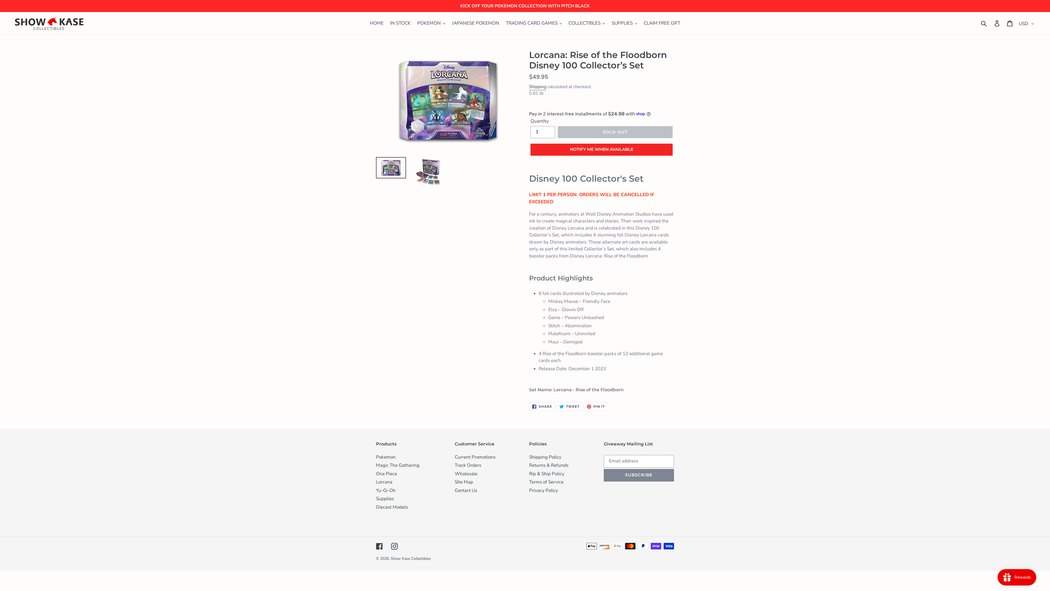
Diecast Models (392, 507)
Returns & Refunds (548, 465)
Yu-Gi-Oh (386, 490)
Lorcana (384, 482)
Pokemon (386, 457)
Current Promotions (475, 457)
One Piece (386, 474)
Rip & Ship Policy (546, 474)
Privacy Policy (543, 490)
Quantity (539, 121)
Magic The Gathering (397, 465)
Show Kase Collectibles (411, 558)
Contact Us (466, 490)
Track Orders (468, 465)
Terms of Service (546, 482)
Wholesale (466, 474)
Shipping (537, 87)
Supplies (385, 499)
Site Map (464, 482)
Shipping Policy (545, 457)
